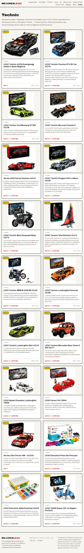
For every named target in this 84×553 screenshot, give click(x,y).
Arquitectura (32, 2)
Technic (50, 2)
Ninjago (68, 4)
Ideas (74, 4)
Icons (56, 2)
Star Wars (42, 2)
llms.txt (32, 540)
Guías (80, 4)
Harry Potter (60, 4)
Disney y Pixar (77, 2)
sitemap (40, 540)
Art (61, 2)
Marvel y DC (67, 2)
